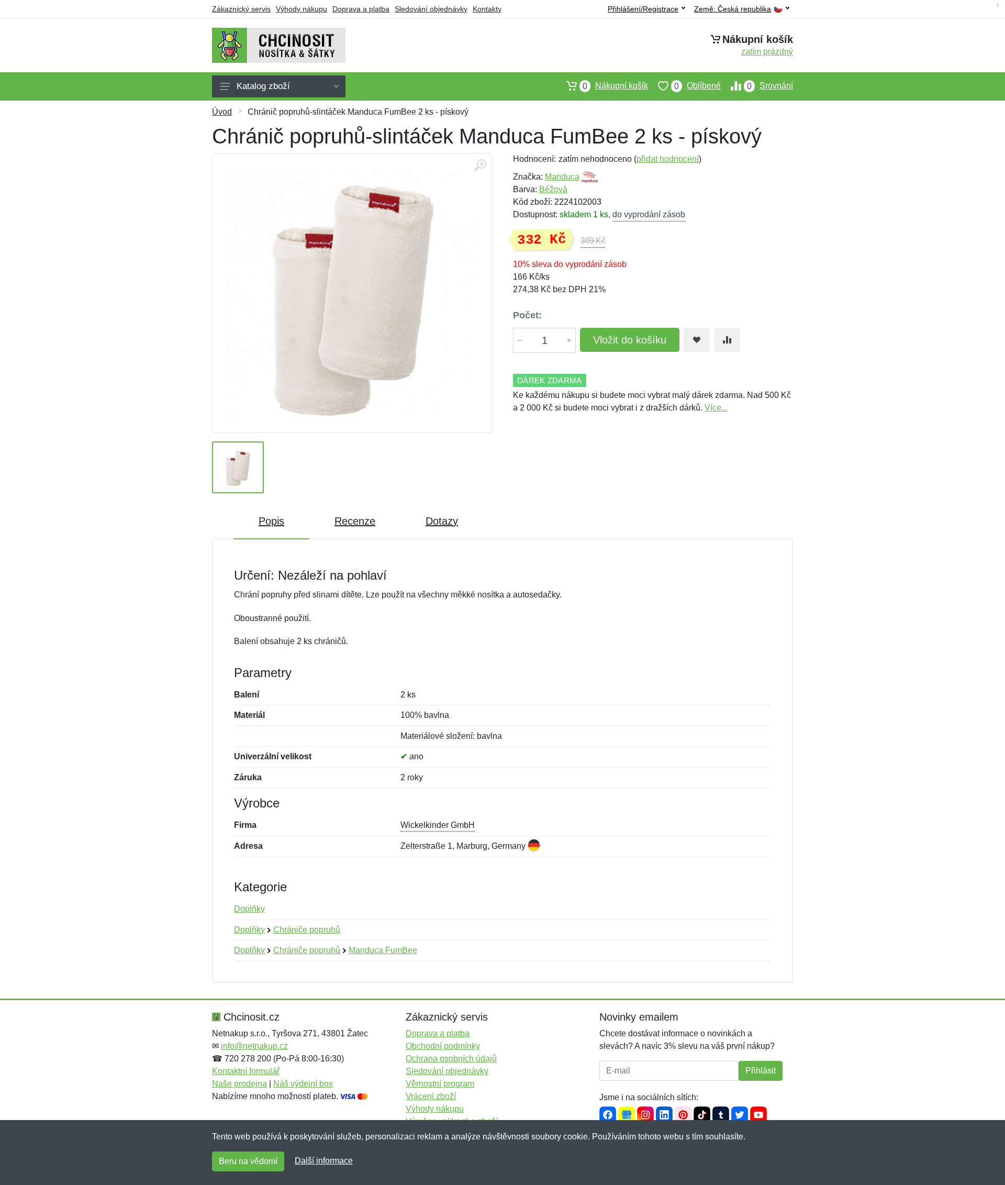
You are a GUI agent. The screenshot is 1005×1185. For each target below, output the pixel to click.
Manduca (562, 176)
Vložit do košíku (629, 340)
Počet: (527, 315)
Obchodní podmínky (443, 1046)
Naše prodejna (239, 1083)
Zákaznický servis (241, 9)
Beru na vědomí (248, 1161)
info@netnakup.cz (254, 1046)
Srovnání (770, 86)
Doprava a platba (360, 9)
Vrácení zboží (431, 1096)
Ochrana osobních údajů (451, 1058)
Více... (716, 407)
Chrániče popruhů (306, 929)
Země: (732, 9)
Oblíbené (697, 86)
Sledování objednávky (431, 9)
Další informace (324, 1160)
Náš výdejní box (303, 1083)
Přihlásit (760, 1070)
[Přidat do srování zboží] (727, 340)
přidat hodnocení (667, 158)
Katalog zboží (263, 86)
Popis (271, 521)
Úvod (222, 111)
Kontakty (487, 9)
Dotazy (442, 521)
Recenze (354, 521)
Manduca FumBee (383, 950)
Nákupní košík (615, 86)
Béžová (553, 189)
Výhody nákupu (301, 9)
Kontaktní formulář (246, 1071)
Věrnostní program (440, 1083)
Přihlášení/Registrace (643, 9)
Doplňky (249, 908)
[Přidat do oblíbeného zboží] (697, 340)
